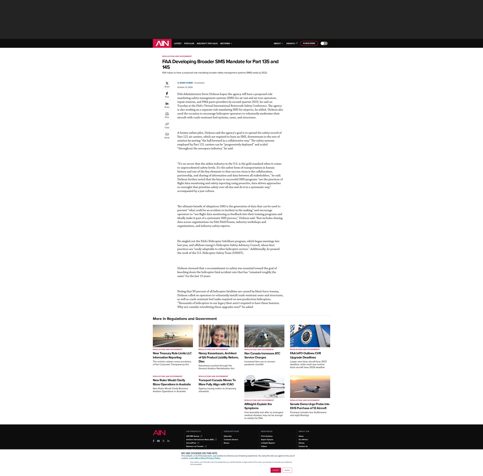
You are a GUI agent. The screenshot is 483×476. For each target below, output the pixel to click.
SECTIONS (225, 43)
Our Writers (303, 440)
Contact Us (303, 446)
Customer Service (231, 440)
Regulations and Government (177, 56)
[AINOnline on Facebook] (153, 441)
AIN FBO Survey (192, 436)
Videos (264, 446)
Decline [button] (287, 470)
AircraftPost (191, 443)
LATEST (178, 43)
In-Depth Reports (268, 443)
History (301, 443)
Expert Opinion (267, 440)
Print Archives (267, 436)
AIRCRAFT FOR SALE (207, 43)
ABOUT (277, 43)
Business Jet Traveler (195, 446)
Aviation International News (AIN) (200, 440)
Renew (226, 443)
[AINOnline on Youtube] (158, 441)
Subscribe (309, 43)
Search (290, 43)
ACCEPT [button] (276, 470)
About (301, 436)
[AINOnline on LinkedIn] (168, 441)
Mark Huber (186, 82)
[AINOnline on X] (163, 441)
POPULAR (189, 43)
